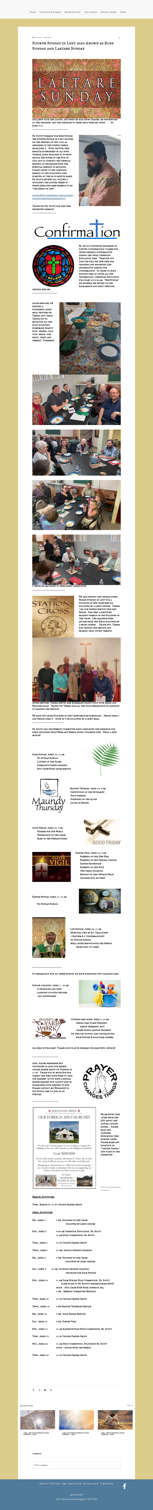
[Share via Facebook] (33, 1390)
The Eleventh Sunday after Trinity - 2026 (75, 1434)
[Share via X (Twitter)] (39, 1390)
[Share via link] (51, 1390)
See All (130, 1405)
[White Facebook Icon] (124, 1486)
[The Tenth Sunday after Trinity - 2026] (115, 1420)
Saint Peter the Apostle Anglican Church (76, 1484)
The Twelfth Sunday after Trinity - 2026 (36, 1434)
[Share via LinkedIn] (45, 1390)
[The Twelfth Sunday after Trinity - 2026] (37, 1420)
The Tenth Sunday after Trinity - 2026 (112, 1434)
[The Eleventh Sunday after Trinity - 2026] (76, 1420)
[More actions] (119, 37)
